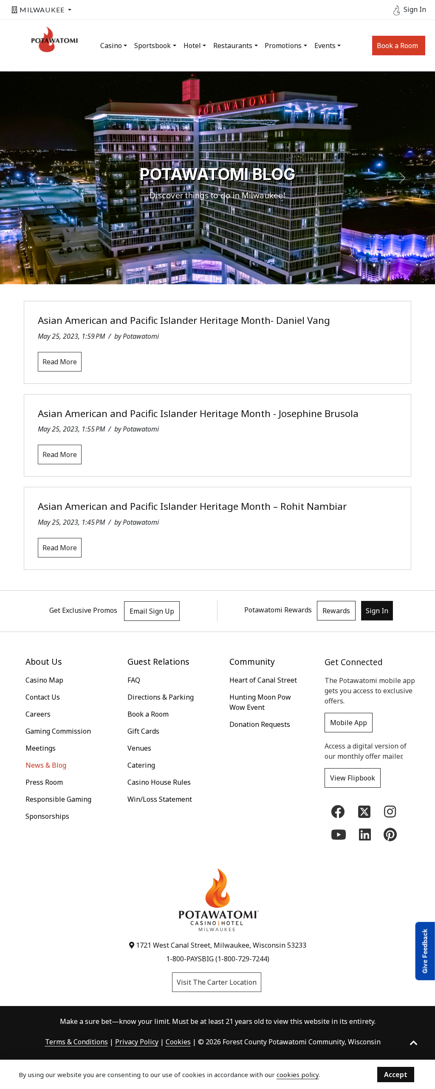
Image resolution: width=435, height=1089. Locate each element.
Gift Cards (143, 731)
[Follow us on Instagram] (390, 814)
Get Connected (354, 662)
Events (325, 45)
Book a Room (397, 45)
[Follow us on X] (364, 811)
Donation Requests (259, 724)
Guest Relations (158, 661)
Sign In (377, 610)
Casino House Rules (159, 782)
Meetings (40, 748)
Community (252, 661)
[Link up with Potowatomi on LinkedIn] (365, 837)
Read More (59, 361)
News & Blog (45, 765)
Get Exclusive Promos (83, 610)
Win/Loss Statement (159, 799)
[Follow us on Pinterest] (390, 837)
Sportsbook (152, 45)
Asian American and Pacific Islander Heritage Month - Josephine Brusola (198, 413)
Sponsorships (47, 816)
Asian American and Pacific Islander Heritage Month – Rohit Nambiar (192, 506)
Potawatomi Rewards (278, 610)
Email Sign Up (152, 611)
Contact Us (42, 697)
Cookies (178, 1041)
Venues (139, 748)
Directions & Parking (160, 697)
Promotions (283, 45)
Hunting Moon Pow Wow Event (260, 702)
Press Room (44, 782)
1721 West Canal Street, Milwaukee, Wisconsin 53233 (220, 945)
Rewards (336, 610)
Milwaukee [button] (42, 10)
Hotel (192, 45)
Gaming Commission (58, 731)
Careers (38, 714)
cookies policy (298, 1074)
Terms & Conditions (76, 1041)
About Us (43, 661)
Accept (395, 1074)
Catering (141, 765)
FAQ (133, 680)
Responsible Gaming (58, 799)
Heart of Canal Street (263, 680)
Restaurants (232, 45)
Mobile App (348, 722)
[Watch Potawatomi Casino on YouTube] (339, 837)
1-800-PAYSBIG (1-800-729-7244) (217, 958)
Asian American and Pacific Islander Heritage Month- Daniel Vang (184, 320)
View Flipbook (352, 778)
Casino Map (44, 680)
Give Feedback (425, 951)
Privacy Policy (136, 1041)
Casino (111, 45)
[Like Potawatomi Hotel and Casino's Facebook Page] (338, 814)
